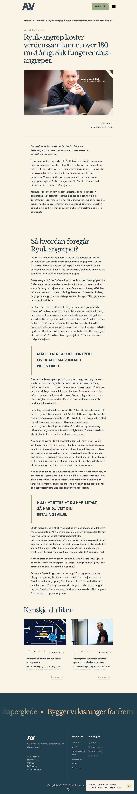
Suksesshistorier (95, 752)
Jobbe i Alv (76, 768)
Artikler (40, 21)
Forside (28, 21)
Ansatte (75, 743)
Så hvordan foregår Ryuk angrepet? (61, 245)
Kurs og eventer (95, 747)
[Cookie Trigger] (68, 789)
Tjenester (92, 743)
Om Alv (75, 747)
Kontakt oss (93, 756)
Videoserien (77, 759)
